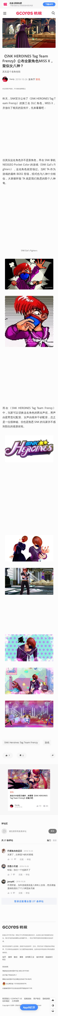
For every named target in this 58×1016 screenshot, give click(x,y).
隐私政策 (46, 998)
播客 (21, 957)
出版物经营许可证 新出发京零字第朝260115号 (17, 988)
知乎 (4, 957)
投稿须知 (27, 998)
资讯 (38, 79)
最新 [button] (55, 840)
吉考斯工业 (29, 957)
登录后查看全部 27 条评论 (29, 901)
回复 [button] (22, 859)
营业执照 (5, 967)
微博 (10, 957)
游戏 (47, 742)
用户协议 (36, 998)
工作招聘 (15, 1001)
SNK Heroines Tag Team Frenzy (21, 742)
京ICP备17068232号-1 (9, 975)
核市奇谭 (40, 957)
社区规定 (6, 1001)
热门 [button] (49, 840)
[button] (7, 755)
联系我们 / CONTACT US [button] (12, 998)
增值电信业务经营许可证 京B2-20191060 (15, 971)
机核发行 (49, 957)
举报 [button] (29, 859)
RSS (3, 959)
